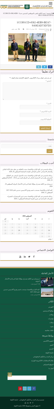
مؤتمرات (50, 319)
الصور (51, 345)
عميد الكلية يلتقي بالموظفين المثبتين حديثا (32, 13)
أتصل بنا (51, 368)
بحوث (51, 326)
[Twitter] (29, 257)
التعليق (48, 81)
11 (35, 227)
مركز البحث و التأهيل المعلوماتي (43, 357)
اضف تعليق (14, 29)
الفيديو (51, 349)
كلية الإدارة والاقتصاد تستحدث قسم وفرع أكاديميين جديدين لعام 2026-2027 (29, 190)
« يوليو (50, 239)
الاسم (49, 103)
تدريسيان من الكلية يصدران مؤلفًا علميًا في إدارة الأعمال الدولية (32, 184)
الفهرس (50, 307)
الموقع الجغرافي (48, 364)
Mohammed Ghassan (44, 29)
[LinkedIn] (25, 257)
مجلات (51, 322)
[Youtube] (20, 257)
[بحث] (10, 374)
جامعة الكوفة (49, 353)
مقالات (51, 315)
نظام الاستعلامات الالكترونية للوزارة (42, 360)
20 (19, 230)
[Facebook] (34, 257)
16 (49, 230)
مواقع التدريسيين (48, 311)
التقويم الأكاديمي (48, 341)
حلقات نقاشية (49, 330)
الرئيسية (49, 13)
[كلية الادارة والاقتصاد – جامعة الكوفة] (27, 7)
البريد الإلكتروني (45, 111)
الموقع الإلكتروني (45, 119)
